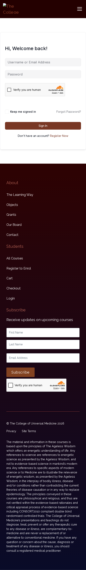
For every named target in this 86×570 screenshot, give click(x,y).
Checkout (13, 288)
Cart (9, 278)
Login (10, 298)
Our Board (14, 225)
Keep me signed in (23, 111)
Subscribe (20, 372)
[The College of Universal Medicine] (12, 8)
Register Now (59, 135)
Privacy (11, 431)
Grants (11, 215)
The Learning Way (19, 195)
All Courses (14, 258)
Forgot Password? (68, 111)
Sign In (43, 125)
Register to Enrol (18, 268)
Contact (12, 235)
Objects (12, 205)
